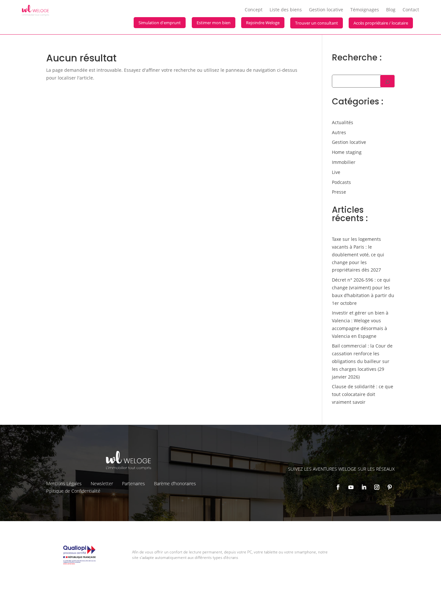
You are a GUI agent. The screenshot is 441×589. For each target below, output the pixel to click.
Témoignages (364, 10)
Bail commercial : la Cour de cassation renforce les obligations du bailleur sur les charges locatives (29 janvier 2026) (362, 361)
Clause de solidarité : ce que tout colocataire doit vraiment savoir (362, 394)
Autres (339, 132)
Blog (390, 10)
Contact (411, 10)
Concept (253, 10)
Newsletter (102, 483)
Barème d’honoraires (175, 483)
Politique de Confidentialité (73, 491)
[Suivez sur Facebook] (338, 487)
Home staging (347, 152)
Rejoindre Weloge (263, 23)
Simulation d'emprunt (159, 23)
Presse (339, 192)
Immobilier (343, 162)
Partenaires (133, 483)
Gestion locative (326, 10)
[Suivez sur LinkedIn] (364, 487)
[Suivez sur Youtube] (351, 487)
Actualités (342, 122)
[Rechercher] (387, 81)
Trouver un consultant (316, 23)
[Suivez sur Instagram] (377, 487)
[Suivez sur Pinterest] (390, 487)
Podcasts (341, 182)
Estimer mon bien (214, 23)
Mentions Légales (64, 483)
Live (336, 172)
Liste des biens (286, 10)
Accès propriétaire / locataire (381, 23)
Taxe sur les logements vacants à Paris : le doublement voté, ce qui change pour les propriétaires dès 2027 (358, 254)
